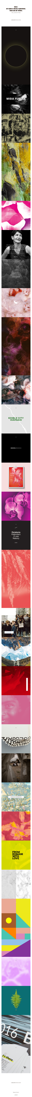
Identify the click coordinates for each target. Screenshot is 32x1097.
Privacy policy (16, 1092)
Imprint (16, 1095)
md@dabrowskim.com (16, 20)
